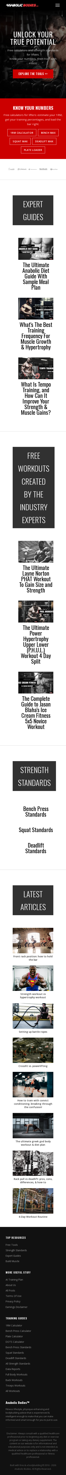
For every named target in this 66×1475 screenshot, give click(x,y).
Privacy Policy (13, 1301)
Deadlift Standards (16, 1358)
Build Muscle (12, 1261)
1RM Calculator (21, 132)
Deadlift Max (44, 141)
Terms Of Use (13, 1296)
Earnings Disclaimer (16, 1307)
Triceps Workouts (15, 1385)
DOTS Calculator (15, 1341)
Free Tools (12, 1244)
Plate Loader (33, 150)
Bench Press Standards (18, 1347)
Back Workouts (14, 1380)
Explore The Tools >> (33, 74)
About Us (11, 1285)
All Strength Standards (18, 1363)
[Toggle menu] (57, 5)
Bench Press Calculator (18, 1331)
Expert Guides (13, 1255)
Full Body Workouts (16, 1374)
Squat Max (20, 141)
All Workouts (13, 1391)
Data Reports (13, 1369)
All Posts (10, 1290)
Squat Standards (15, 1352)
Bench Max (48, 132)
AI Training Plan (14, 1279)
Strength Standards (16, 1250)
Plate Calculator (14, 1336)
